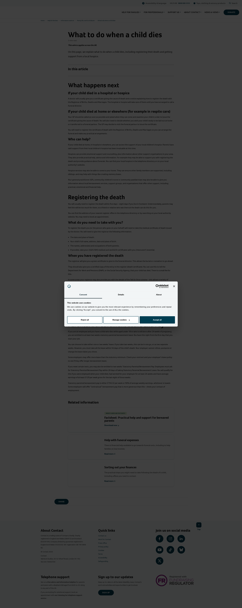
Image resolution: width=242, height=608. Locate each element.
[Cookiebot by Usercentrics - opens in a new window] (157, 286)
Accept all (157, 320)
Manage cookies (119, 320)
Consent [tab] (83, 295)
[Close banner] (174, 286)
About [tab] (159, 295)
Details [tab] (121, 295)
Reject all (85, 320)
